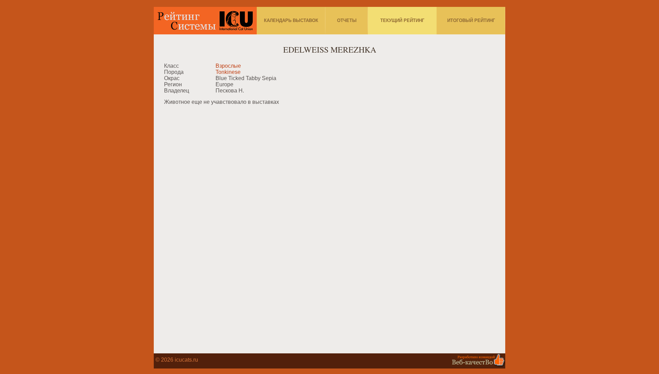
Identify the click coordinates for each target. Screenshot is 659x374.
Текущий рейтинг (402, 20)
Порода (174, 72)
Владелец (176, 91)
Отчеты (347, 20)
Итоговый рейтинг (471, 20)
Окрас (172, 78)
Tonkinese (228, 72)
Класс (171, 66)
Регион (173, 84)
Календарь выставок (291, 20)
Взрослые (228, 66)
